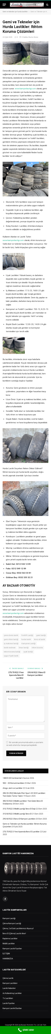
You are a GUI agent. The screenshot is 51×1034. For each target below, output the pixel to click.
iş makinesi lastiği (11, 643)
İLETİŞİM (6, 954)
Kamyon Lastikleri (10, 983)
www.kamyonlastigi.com (25, 88)
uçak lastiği (28, 652)
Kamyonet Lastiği (28, 643)
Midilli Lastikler (9, 943)
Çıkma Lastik (8, 978)
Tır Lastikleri (8, 998)
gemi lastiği (41, 635)
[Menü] (4, 5)
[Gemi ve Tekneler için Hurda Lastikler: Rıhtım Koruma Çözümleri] (25, 53)
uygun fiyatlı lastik (11, 656)
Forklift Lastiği (27, 635)
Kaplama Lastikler (10, 938)
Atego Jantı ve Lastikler (12, 788)
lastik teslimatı (10, 648)
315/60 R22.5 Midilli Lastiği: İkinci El (17, 814)
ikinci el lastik (39, 639)
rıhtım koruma (37, 648)
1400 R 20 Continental (12, 778)
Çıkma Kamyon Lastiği (12, 923)
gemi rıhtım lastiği (11, 639)
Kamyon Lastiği (9, 918)
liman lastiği (24, 648)
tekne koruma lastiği (12, 652)
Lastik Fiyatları (9, 1003)
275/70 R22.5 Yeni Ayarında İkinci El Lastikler (16, 675)
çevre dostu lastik (11, 635)
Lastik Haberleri (9, 988)
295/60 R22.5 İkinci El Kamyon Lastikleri (19, 819)
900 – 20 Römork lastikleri (13, 783)
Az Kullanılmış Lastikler (12, 993)
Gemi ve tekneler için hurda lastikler (15, 12)
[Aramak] (47, 5)
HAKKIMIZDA (8, 959)
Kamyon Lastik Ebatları (12, 1008)
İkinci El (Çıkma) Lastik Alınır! (14, 933)
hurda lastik (26, 639)
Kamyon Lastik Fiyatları (12, 949)
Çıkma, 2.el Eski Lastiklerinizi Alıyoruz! (18, 928)
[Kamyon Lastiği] (27, 4)
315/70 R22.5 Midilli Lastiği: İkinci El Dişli (19, 809)
